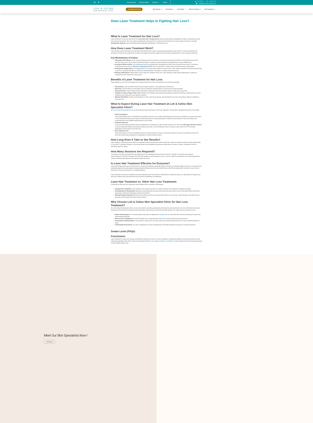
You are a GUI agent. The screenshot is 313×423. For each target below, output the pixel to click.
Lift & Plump (168, 9)
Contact (165, 2)
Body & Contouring (194, 9)
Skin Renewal (156, 9)
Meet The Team (131, 2)
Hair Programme (209, 9)
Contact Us (49, 341)
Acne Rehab (180, 9)
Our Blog (154, 2)
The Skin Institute (144, 2)
